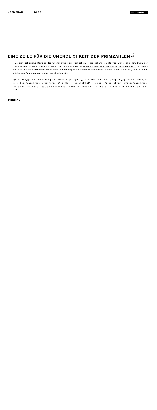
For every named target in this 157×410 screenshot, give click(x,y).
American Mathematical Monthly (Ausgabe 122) (109, 66)
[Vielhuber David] (78, 12)
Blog (38, 12)
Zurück (14, 100)
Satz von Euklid (115, 63)
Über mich (15, 12)
